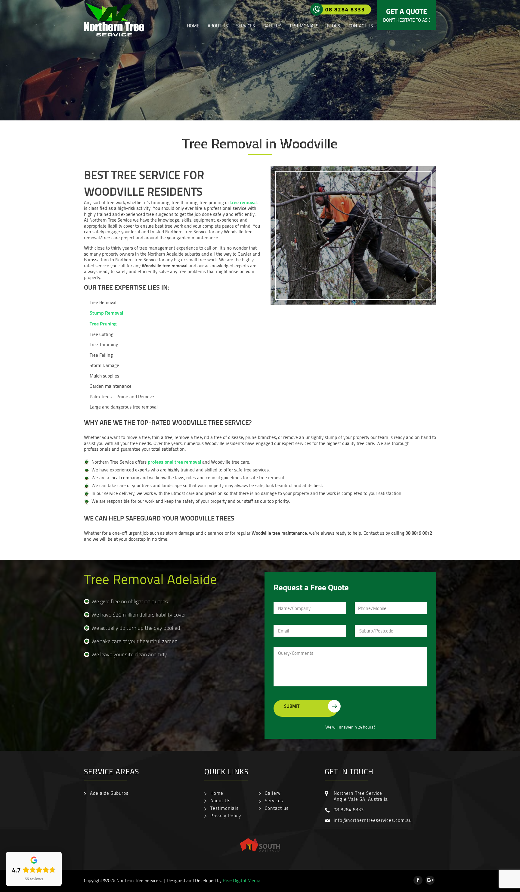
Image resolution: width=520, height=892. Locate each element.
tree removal (243, 202)
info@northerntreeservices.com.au (373, 820)
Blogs (333, 26)
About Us (218, 26)
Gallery (272, 26)
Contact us (360, 26)
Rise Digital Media (241, 880)
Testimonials (303, 26)
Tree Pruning (103, 323)
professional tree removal (174, 461)
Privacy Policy (225, 816)
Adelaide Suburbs (109, 793)
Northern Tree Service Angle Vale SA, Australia (361, 796)
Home (193, 26)
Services (245, 26)
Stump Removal (106, 312)
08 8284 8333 (345, 9)
